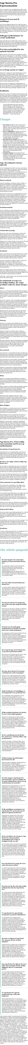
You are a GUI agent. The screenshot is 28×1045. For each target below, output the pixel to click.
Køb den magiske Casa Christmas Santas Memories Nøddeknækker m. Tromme (14, 1042)
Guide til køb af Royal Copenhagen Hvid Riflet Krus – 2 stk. (13, 1023)
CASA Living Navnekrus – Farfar (12, 1028)
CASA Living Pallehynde (13, 1032)
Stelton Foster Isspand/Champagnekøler (18, 1017)
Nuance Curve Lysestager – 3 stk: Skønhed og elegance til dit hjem (14, 1025)
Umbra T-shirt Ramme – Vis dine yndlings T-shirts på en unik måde (13, 1039)
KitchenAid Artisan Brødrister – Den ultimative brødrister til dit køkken (13, 1022)
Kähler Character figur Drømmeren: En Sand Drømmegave (12, 1035)
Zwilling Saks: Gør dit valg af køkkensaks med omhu (13, 1033)
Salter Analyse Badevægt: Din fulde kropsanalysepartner (13, 1034)
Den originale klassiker (10, 1020)
